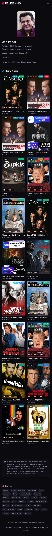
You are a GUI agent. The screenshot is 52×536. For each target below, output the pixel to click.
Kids (13, 502)
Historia (6, 502)
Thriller (5, 513)
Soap (20, 509)
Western (27, 513)
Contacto (26, 531)
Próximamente (17, 505)
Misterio (22, 502)
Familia (34, 498)
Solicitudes (8, 527)
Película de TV (41, 502)
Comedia (37, 494)
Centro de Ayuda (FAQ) (40, 527)
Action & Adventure (18, 490)
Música (30, 502)
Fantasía (43, 498)
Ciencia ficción (25, 494)
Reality (28, 505)
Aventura (6, 494)
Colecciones (18, 527)
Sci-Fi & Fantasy (9, 509)
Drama (26, 498)
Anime (41, 490)
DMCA (28, 527)
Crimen (5, 498)
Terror (44, 509)
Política (6, 505)
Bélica (15, 494)
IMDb (7, 57)
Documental (16, 498)
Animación (32, 490)
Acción (5, 490)
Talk (36, 509)
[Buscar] (43, 3)
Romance (37, 505)
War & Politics (16, 513)
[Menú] (48, 3)
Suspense (28, 509)
